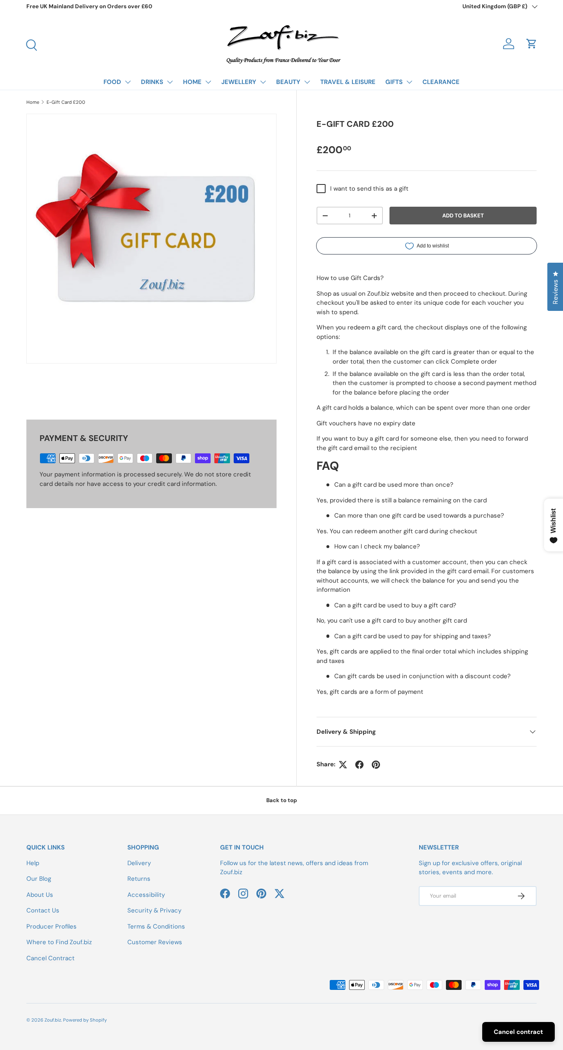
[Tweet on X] (343, 764)
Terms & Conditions (156, 926)
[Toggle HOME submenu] (208, 82)
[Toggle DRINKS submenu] (170, 82)
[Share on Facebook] (359, 764)
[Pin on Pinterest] (376, 764)
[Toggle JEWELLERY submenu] (263, 82)
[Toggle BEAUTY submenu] (307, 82)
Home (32, 102)
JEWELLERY (238, 82)
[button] (532, 44)
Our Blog (38, 879)
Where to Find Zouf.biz (59, 942)
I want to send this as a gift (369, 188)
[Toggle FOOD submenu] (128, 82)
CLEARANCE (441, 82)
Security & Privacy (154, 910)
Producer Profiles (51, 926)
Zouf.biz (53, 1020)
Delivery (139, 863)
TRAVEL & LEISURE (347, 82)
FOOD (112, 82)
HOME (192, 82)
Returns (138, 879)
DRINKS (152, 82)
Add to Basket (463, 215)
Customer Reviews (154, 942)
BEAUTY (288, 82)
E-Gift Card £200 (66, 102)
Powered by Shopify (85, 1020)
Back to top (281, 800)
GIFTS (394, 82)
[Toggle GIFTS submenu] (409, 82)
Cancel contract (518, 1032)
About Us (39, 895)
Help (32, 863)
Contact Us (42, 910)
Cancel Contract (50, 958)
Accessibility (146, 895)
